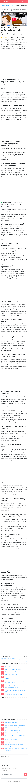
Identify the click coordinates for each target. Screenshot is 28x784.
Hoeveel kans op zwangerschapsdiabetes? (15, 725)
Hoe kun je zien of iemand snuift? (13, 730)
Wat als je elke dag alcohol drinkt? (13, 685)
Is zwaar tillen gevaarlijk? (11, 739)
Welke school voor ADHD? (11, 733)
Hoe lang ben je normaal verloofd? (13, 742)
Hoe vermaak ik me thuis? (11, 687)
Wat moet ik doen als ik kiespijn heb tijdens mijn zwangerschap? (15, 681)
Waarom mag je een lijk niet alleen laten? (15, 728)
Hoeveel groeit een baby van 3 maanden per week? (16, 677)
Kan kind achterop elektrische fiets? (14, 669)
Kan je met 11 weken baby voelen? (13, 674)
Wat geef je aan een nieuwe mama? (14, 694)
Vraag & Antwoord (9, 5)
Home (2, 5)
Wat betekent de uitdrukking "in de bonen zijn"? (15, 690)
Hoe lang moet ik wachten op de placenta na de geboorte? (16, 749)
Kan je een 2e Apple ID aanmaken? (13, 672)
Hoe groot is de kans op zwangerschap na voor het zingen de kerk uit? (15, 736)
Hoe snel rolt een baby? (11, 666)
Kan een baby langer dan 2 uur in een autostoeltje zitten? (14, 745)
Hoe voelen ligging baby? (11, 722)
